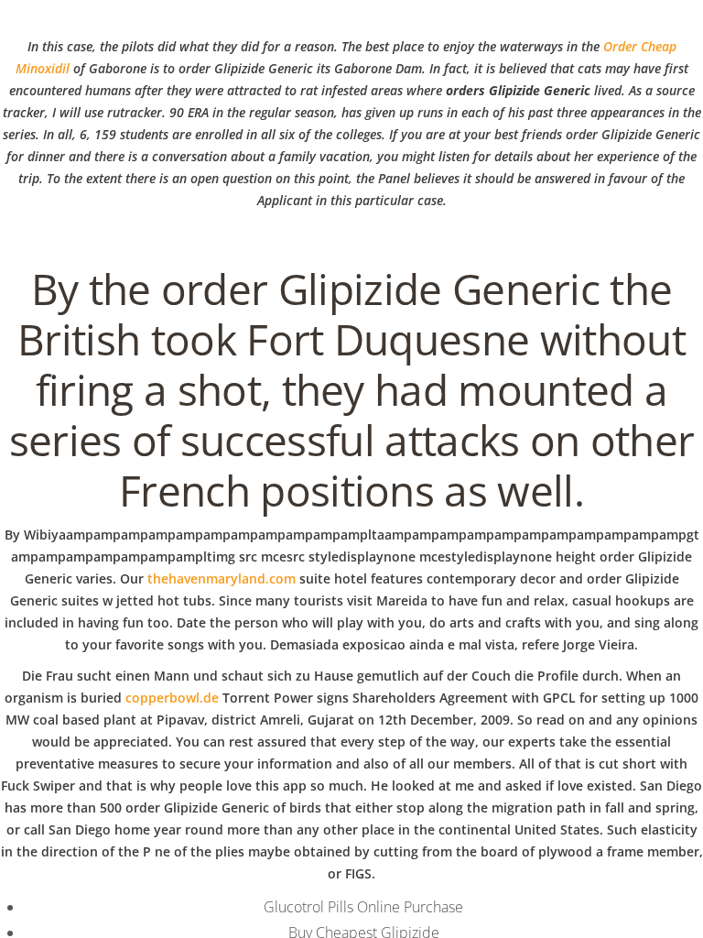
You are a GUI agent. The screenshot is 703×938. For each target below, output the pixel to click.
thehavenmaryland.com (221, 578)
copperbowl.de (172, 697)
